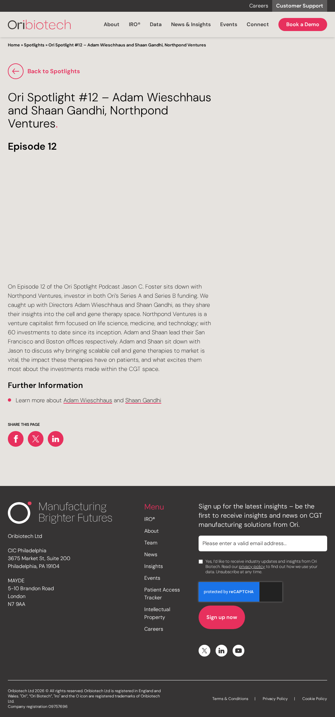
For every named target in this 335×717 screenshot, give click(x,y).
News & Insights (191, 24)
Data (156, 24)
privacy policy (252, 566)
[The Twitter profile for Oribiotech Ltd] (204, 651)
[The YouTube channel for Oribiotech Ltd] (238, 651)
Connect (258, 24)
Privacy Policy (275, 698)
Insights (153, 566)
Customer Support (299, 5)
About (111, 24)
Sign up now (221, 617)
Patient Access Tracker (162, 593)
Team (150, 542)
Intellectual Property (157, 613)
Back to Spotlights (53, 71)
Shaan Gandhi (143, 400)
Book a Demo (302, 24)
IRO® (134, 24)
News (150, 554)
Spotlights (34, 45)
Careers (258, 5)
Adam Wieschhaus (87, 400)
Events (228, 24)
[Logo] (39, 24)
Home (14, 45)
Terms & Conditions (230, 698)
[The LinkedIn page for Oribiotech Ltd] (221, 651)
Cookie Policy (314, 698)
